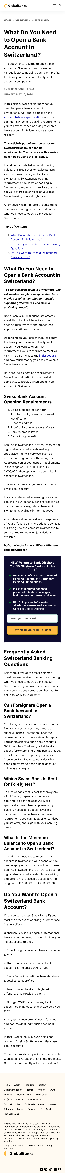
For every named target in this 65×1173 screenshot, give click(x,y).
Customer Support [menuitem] (13, 1090)
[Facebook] (59, 1169)
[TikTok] (50, 1169)
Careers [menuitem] (52, 1104)
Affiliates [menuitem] (8, 1109)
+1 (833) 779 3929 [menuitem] (13, 1099)
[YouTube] (41, 1169)
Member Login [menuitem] (24, 1094)
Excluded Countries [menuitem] (34, 1104)
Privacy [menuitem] (41, 1090)
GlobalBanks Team (21, 89)
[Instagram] (45, 1169)
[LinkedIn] (55, 1169)
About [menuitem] (17, 1085)
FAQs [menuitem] (52, 1090)
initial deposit (47, 355)
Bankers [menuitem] (32, 1109)
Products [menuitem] (29, 1085)
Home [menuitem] (7, 1085)
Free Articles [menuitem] (47, 1109)
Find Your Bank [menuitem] (11, 1114)
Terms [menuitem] (30, 1090)
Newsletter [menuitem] (41, 1094)
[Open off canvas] (54, 5)
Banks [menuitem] (20, 1109)
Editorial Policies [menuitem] (12, 1104)
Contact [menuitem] (42, 1085)
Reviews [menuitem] (8, 1094)
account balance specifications (24, 117)
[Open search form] (60, 5)
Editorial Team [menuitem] (34, 1099)
